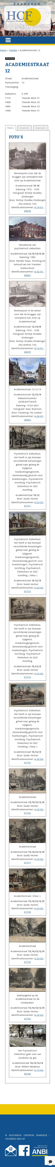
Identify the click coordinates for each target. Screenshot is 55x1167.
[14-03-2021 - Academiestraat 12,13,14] (27, 372)
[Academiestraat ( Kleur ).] (27, 880)
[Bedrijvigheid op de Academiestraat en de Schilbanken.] (27, 980)
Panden (13, 50)
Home (3, 50)
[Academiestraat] (27, 781)
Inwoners (24, 128)
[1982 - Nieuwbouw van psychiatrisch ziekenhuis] (27, 229)
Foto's (10, 128)
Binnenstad (10, 59)
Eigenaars (40, 128)
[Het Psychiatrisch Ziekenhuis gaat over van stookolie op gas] (27, 1036)
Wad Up (21, 1139)
